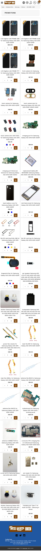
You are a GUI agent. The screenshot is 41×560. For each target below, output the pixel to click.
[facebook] (17, 536)
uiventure (18, 548)
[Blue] (7, 145)
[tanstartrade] (9, 2)
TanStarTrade (25, 548)
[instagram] (24, 536)
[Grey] (10, 145)
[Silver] (15, 247)
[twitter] (20, 536)
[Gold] (12, 247)
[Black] (8, 212)
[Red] (13, 145)
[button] (2, 3)
